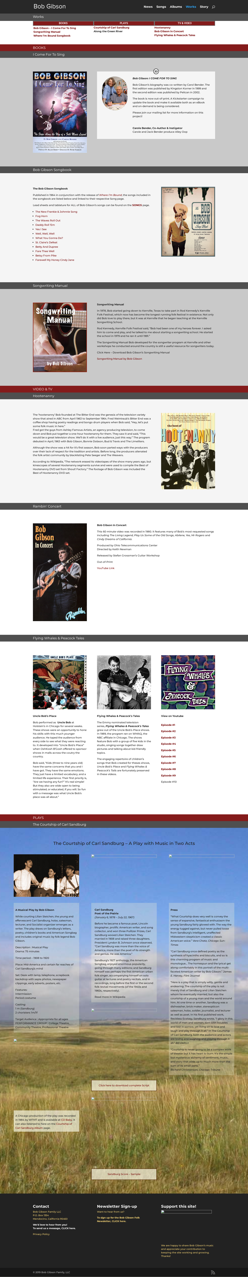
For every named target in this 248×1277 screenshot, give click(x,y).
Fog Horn (41, 216)
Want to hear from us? (110, 1211)
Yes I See (41, 229)
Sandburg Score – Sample (124, 1174)
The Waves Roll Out (47, 220)
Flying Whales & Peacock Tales (174, 35)
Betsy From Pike (46, 255)
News (148, 7)
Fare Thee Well (44, 251)
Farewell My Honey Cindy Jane (54, 260)
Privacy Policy (41, 1234)
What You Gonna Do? (49, 238)
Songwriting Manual (46, 31)
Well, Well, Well (44, 233)
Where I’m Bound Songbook (52, 35)
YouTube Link (105, 568)
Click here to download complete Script (124, 1085)
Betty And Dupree (46, 246)
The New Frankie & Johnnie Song (56, 211)
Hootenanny (162, 27)
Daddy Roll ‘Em (45, 224)
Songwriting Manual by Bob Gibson (119, 358)
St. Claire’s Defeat (46, 242)
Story (204, 7)
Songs (161, 7)
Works (191, 7)
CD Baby (66, 1119)
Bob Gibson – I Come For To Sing (54, 28)
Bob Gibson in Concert (169, 31)
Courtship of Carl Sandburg (111, 27)
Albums (176, 7)
